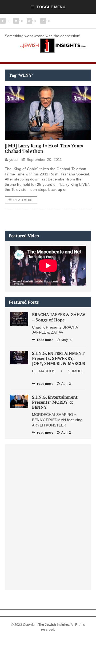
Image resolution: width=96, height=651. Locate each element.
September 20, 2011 (44, 159)
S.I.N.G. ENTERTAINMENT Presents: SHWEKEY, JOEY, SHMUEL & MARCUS (58, 358)
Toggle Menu (51, 7)
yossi (13, 159)
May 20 (66, 340)
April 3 (66, 383)
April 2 (66, 432)
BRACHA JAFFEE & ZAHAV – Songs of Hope (58, 317)
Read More (23, 200)
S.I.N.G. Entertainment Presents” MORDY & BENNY (55, 402)
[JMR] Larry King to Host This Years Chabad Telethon (44, 148)
